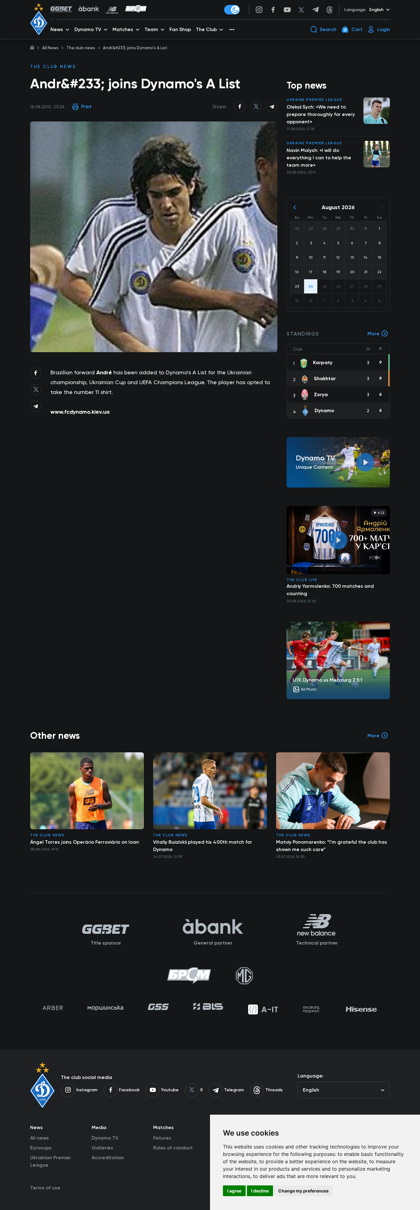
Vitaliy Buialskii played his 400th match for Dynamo (202, 845)
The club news (80, 48)
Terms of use (45, 1188)
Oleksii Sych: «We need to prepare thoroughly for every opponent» (321, 114)
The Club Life (302, 580)
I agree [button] (234, 1190)
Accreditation (108, 1157)
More (373, 333)
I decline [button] (260, 1190)
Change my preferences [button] (303, 1190)
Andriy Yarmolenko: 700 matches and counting (330, 589)
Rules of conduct (173, 1148)
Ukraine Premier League (314, 100)
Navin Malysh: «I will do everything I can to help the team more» (319, 157)
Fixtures (162, 1138)
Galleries (102, 1148)
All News (50, 48)
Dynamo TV (105, 1138)
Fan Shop (180, 29)
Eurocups (41, 1148)
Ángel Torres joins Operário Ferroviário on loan (84, 842)
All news (39, 1138)
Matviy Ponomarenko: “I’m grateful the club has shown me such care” (331, 845)
